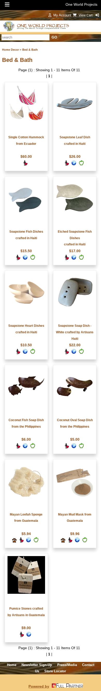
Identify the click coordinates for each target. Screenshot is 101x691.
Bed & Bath (30, 49)
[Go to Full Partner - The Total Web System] (67, 686)
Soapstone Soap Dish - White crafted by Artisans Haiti (74, 332)
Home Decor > (11, 49)
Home (11, 665)
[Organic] (81, 165)
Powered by (38, 686)
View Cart (86, 15)
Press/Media (67, 665)
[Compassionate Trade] (25, 165)
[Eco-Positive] (74, 165)
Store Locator (55, 671)
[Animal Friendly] (14, 542)
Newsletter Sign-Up (36, 665)
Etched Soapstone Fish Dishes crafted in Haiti (75, 238)
